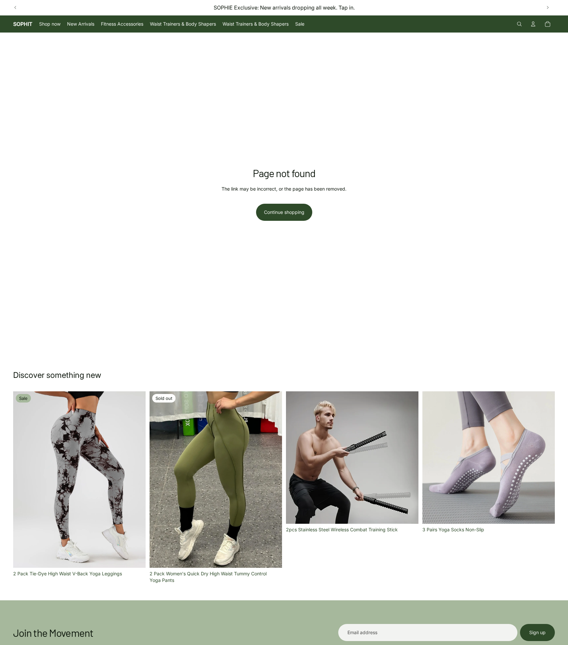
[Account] (533, 24)
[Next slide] (547, 7)
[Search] (519, 24)
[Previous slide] (15, 7)
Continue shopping (284, 212)
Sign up (537, 632)
